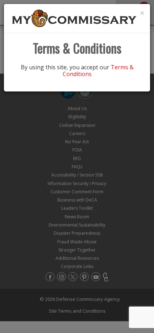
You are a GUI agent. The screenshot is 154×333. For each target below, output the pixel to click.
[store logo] (74, 18)
